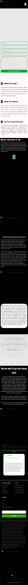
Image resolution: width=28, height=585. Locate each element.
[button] (25, 4)
